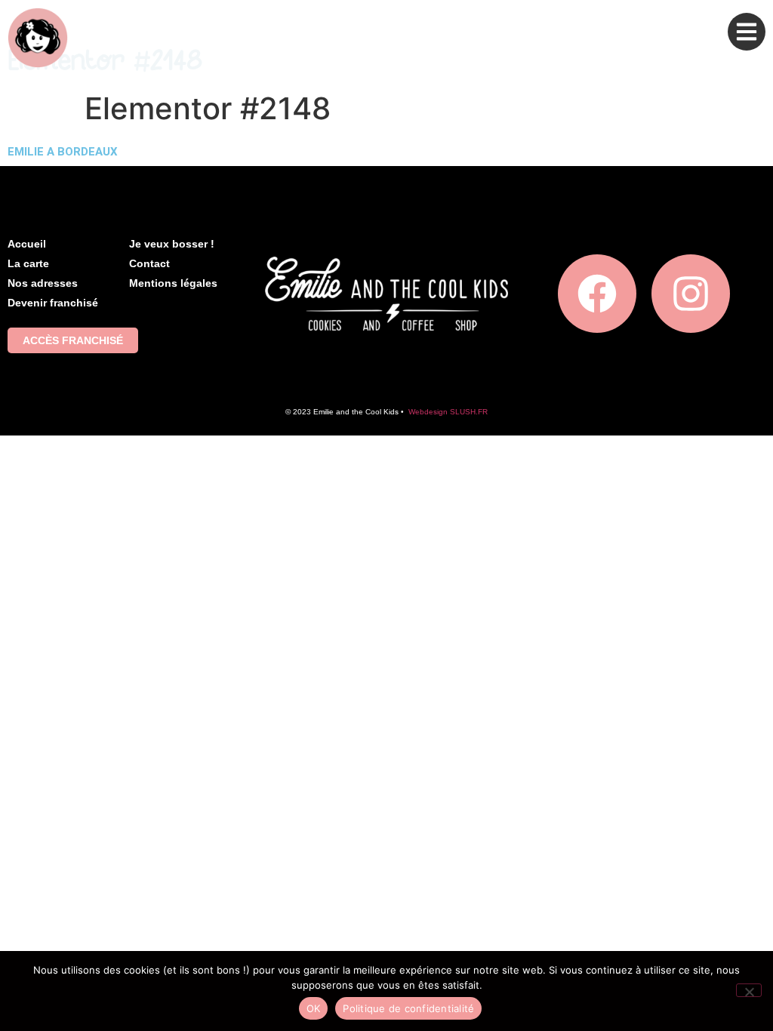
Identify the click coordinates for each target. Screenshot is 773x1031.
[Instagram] (690, 293)
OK (313, 1008)
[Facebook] (597, 293)
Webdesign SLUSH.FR (448, 412)
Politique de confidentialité (408, 1008)
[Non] (749, 990)
